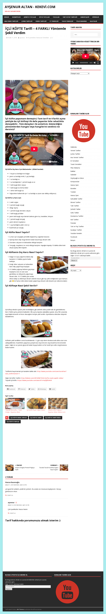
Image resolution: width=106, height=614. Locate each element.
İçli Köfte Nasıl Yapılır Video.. (36, 410)
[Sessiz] (95, 63)
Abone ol (74, 260)
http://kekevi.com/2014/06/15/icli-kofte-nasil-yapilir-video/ (42, 378)
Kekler (6, 17)
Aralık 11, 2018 (12, 38)
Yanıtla (10, 495)
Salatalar (93, 21)
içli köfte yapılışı (13, 421)
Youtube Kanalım (76, 233)
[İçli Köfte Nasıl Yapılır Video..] (36, 403)
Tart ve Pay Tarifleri (70, 17)
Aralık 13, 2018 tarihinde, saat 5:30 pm (18, 505)
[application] (85, 56)
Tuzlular (56, 17)
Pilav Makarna (81, 21)
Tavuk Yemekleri (67, 21)
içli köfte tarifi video (53, 418)
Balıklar (72, 171)
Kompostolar (74, 182)
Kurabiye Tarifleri (76, 230)
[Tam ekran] (98, 63)
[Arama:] (85, 34)
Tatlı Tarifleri (74, 206)
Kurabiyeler (16, 17)
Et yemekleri (32, 38)
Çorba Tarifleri (26, 21)
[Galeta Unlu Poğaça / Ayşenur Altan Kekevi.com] (57, 403)
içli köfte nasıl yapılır (19, 418)
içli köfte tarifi (36, 418)
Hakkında (73, 147)
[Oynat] (73, 63)
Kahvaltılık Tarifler (76, 199)
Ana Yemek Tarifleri (11, 21)
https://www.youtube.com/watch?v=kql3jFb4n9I (34, 380)
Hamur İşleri (84, 17)
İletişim (72, 240)
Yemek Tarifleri (75, 151)
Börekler (95, 17)
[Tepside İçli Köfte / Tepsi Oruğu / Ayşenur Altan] (15, 403)
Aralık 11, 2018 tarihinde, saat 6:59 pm (16, 485)
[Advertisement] (36, 60)
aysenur (22, 38)
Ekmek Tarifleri (41, 21)
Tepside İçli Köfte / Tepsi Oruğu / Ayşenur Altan (13, 411)
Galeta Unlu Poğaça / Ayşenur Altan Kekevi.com (56, 411)
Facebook (73, 237)
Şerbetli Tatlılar (30, 17)
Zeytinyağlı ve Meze (77, 178)
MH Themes (20, 609)
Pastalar (73, 223)
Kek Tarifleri (74, 220)
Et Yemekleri (54, 21)
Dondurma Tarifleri (76, 216)
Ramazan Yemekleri (42, 38)
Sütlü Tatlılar (44, 17)
